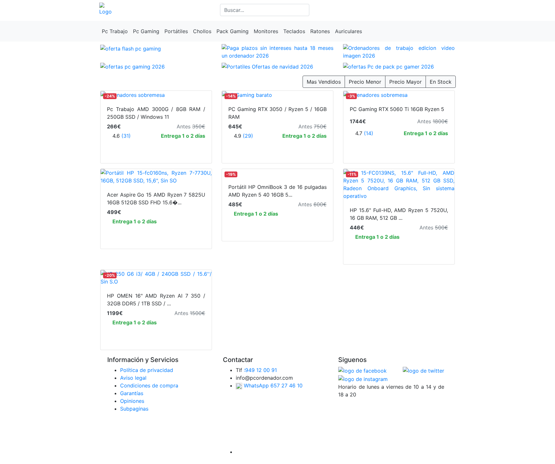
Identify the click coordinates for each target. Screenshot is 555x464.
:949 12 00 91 (260, 370)
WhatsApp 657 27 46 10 (272, 385)
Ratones (320, 31)
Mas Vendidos (324, 82)
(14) (368, 133)
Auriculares (348, 31)
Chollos (202, 31)
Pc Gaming (146, 31)
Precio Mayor (405, 82)
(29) (248, 136)
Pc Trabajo (115, 31)
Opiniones (132, 401)
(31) (126, 136)
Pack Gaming (232, 31)
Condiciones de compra (149, 385)
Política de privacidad (146, 370)
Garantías (131, 393)
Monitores (266, 31)
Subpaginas (134, 408)
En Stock (441, 82)
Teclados (294, 31)
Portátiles (176, 31)
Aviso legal (133, 378)
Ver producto (156, 149)
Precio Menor (365, 82)
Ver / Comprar (156, 234)
